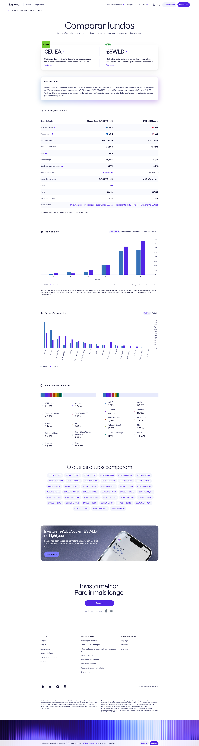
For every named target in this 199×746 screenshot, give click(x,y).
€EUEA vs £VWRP (56, 481)
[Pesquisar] (158, 4)
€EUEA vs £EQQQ (108, 486)
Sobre (137, 5)
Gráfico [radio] (147, 313)
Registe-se (183, 5)
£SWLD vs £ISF (107, 503)
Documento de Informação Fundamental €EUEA (91, 205)
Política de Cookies (88, 664)
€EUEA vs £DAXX (108, 481)
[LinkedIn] (57, 686)
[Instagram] (65, 686)
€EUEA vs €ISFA (54, 486)
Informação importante (90, 641)
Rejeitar (144, 743)
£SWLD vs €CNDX (81, 508)
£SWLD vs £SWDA (90, 492)
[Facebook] (43, 686)
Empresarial (39, 5)
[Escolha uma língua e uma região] (154, 4)
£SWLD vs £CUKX (124, 503)
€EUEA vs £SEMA (107, 475)
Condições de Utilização (90, 645)
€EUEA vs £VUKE (143, 481)
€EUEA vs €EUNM (125, 475)
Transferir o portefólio (49, 657)
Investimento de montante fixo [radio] (145, 232)
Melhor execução (87, 655)
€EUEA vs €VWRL (143, 475)
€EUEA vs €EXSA (53, 492)
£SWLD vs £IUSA (54, 503)
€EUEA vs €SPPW (90, 486)
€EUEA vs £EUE (90, 475)
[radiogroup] (133, 231)
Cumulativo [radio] (114, 232)
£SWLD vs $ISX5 (127, 497)
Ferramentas (45, 649)
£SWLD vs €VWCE (91, 497)
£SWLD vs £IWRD (109, 492)
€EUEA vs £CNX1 (126, 486)
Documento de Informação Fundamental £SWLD (137, 205)
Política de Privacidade (90, 660)
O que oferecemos (114, 5)
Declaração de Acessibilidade (92, 668)
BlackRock (108, 172)
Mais (145, 5)
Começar (99, 603)
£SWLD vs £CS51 (110, 497)
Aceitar (154, 743)
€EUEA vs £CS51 (55, 475)
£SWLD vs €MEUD (100, 508)
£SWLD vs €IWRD (127, 492)
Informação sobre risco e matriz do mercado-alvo (99, 650)
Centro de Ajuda (47, 653)
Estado (43, 661)
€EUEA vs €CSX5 (72, 475)
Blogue (43, 645)
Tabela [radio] (155, 313)
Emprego (124, 641)
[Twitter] (50, 686)
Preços (130, 5)
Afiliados (124, 645)
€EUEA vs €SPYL (91, 481)
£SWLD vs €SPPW (71, 492)
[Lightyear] (15, 4)
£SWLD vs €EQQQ (143, 503)
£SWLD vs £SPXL (145, 497)
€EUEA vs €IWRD (71, 486)
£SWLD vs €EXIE (118, 508)
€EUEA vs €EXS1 (126, 481)
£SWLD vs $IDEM (54, 497)
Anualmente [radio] (126, 232)
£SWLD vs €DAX (72, 503)
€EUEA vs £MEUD (144, 486)
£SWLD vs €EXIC (89, 503)
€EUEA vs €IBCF (73, 481)
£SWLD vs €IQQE (145, 492)
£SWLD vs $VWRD (72, 497)
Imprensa (124, 649)
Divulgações (85, 672)
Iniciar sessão (169, 5)
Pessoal (29, 5)
